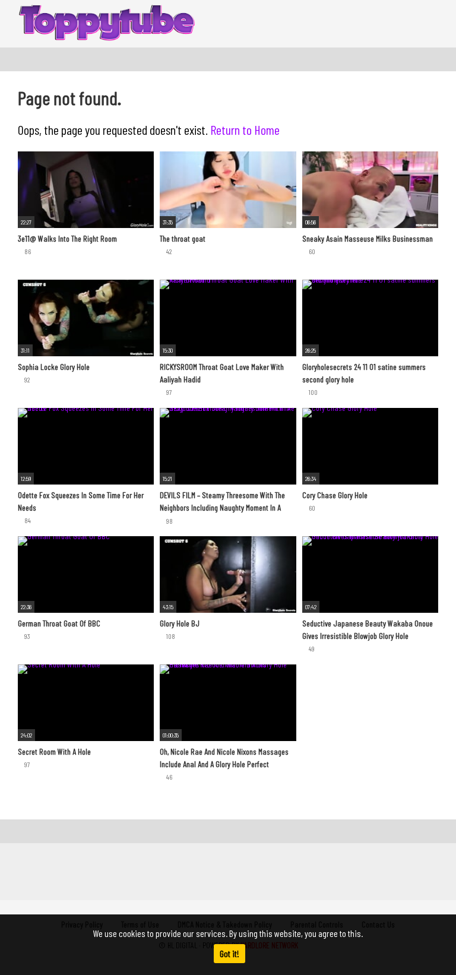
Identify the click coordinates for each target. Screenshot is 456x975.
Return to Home (245, 129)
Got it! (229, 953)
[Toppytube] (107, 24)
